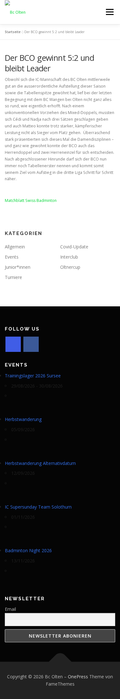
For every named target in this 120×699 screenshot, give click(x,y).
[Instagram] (13, 344)
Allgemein (15, 247)
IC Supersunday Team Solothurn (38, 507)
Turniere (13, 277)
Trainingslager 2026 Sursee (33, 376)
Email (10, 609)
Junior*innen (17, 267)
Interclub (69, 257)
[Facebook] (31, 344)
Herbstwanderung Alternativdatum (40, 463)
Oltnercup (70, 267)
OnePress (78, 677)
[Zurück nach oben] (60, 661)
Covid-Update (74, 247)
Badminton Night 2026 (28, 550)
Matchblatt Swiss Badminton (31, 200)
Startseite (12, 32)
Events (12, 257)
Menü (109, 12)
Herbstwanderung (23, 419)
